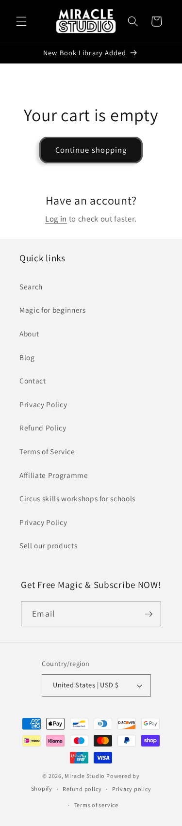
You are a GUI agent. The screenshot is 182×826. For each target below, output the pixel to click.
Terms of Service (47, 451)
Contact (32, 380)
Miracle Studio (85, 775)
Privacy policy (131, 789)
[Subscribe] (148, 614)
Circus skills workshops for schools (77, 498)
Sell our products (48, 545)
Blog (27, 357)
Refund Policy (42, 427)
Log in (56, 218)
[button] (21, 21)
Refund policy (82, 789)
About (29, 333)
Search (31, 286)
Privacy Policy (43, 404)
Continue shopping (91, 149)
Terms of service (96, 805)
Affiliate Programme (53, 475)
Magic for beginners (52, 310)
